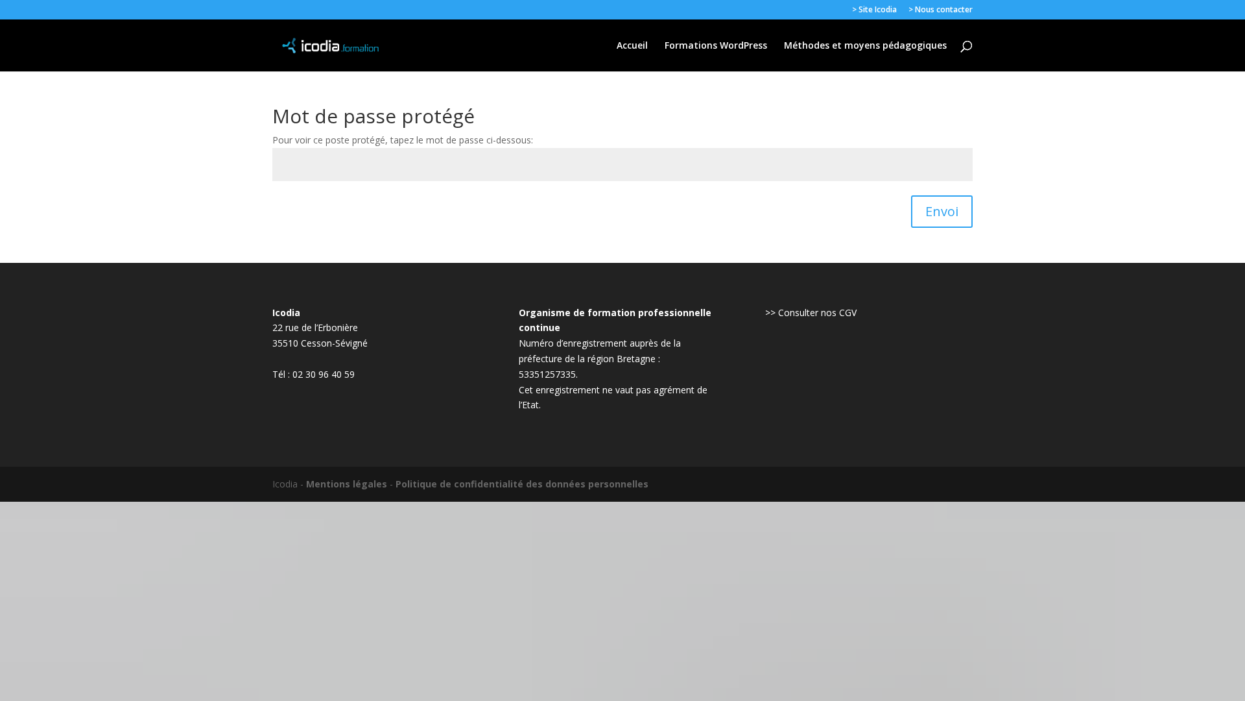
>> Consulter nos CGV (811, 312)
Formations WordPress (716, 46)
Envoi (941, 211)
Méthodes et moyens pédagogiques (865, 46)
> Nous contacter (940, 10)
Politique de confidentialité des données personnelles (522, 484)
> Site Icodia (874, 10)
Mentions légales (346, 484)
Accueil (632, 46)
